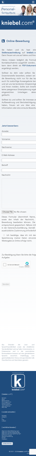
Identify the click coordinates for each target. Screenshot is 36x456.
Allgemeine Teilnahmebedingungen (11, 432)
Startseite (4, 398)
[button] (2, 10)
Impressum (4, 439)
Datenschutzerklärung (7, 436)
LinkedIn (4, 421)
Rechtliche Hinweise (7, 435)
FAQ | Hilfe (4, 407)
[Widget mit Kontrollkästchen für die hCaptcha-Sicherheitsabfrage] (16, 264)
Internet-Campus (6, 403)
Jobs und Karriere (6, 406)
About (3, 399)
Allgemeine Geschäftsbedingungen (10, 431)
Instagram (4, 417)
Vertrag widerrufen (7, 443)
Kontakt (4, 437)
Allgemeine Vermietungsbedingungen (11, 433)
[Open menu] (33, 2)
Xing (3, 419)
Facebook (4, 415)
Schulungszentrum (6, 402)
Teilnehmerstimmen (7, 404)
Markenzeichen (5, 400)
